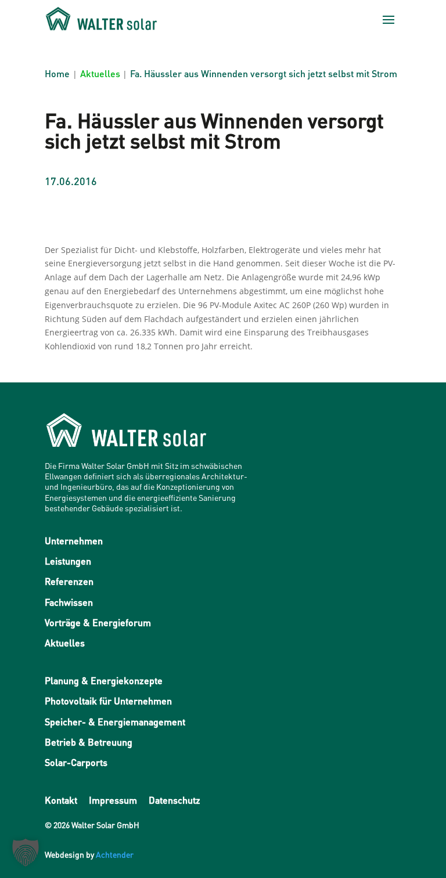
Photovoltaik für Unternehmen (108, 701)
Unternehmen (74, 540)
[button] (25, 852)
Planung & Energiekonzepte (104, 680)
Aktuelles (100, 73)
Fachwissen (69, 602)
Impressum (113, 800)
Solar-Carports (76, 762)
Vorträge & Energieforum (98, 622)
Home (57, 73)
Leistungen (68, 561)
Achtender (115, 854)
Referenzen (69, 581)
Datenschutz (174, 800)
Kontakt (61, 800)
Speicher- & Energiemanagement (115, 722)
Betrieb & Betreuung (88, 742)
